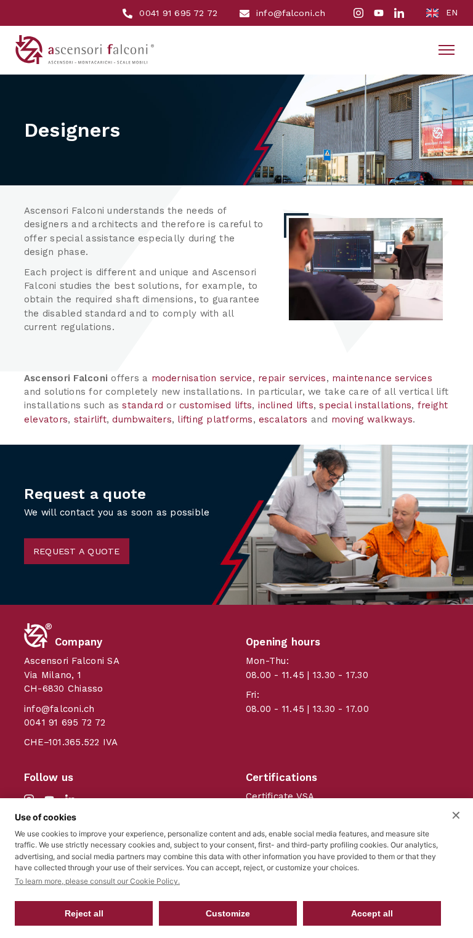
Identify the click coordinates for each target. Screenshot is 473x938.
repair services (292, 378)
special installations (365, 405)
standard (142, 405)
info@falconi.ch (59, 708)
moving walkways (372, 419)
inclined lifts (285, 405)
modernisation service (202, 378)
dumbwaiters (142, 419)
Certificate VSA (280, 796)
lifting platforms (215, 419)
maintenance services (382, 378)
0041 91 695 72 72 (64, 722)
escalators (283, 419)
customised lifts (215, 405)
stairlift (90, 419)
